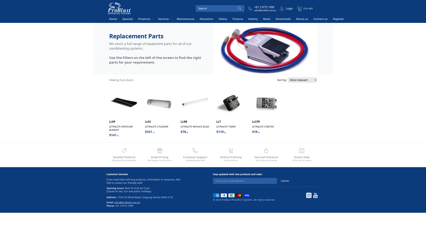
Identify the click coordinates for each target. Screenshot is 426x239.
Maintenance (185, 19)
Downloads (283, 19)
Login (289, 8)
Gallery (253, 19)
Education (206, 19)
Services (163, 19)
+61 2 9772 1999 (264, 7)
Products (144, 19)
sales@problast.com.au (265, 10)
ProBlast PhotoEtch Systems (237, 199)
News (266, 19)
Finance (237, 19)
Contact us (320, 19)
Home (113, 19)
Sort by (281, 80)
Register (338, 19)
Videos (222, 19)
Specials (127, 19)
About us (302, 19)
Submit (285, 180)
